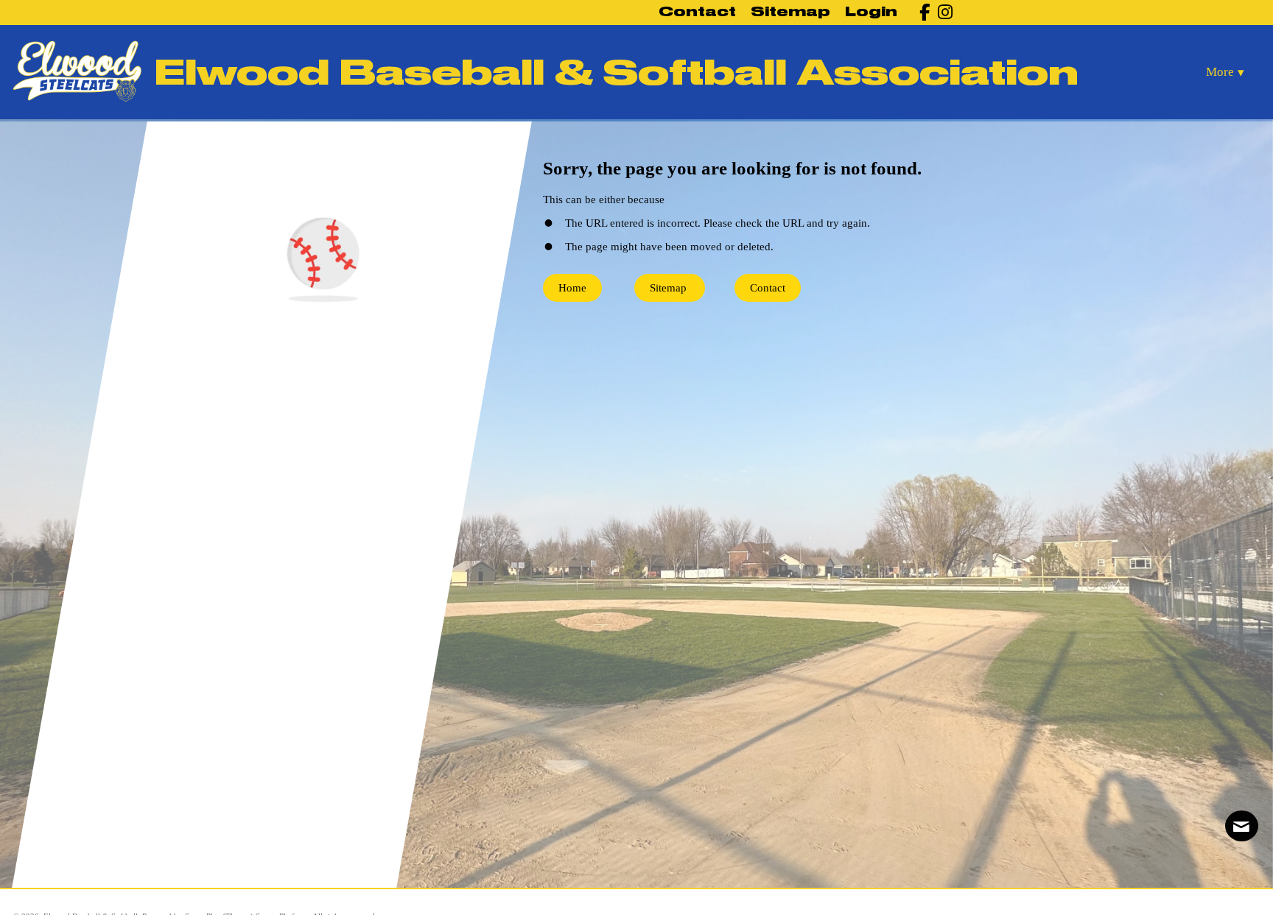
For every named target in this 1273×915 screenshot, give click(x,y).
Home (572, 288)
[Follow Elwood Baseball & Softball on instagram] (941, 12)
